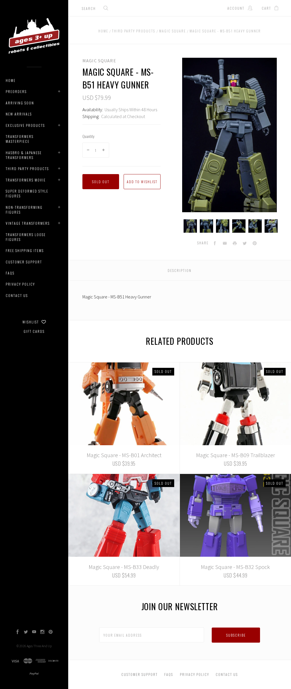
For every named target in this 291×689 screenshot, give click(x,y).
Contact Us (17, 295)
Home (11, 80)
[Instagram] (42, 632)
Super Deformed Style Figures (27, 193)
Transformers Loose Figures (26, 237)
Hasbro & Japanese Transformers (24, 155)
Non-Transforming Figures (24, 209)
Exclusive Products (25, 125)
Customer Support (24, 261)
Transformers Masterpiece (20, 139)
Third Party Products (27, 168)
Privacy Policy (20, 284)
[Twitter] (26, 632)
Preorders (16, 91)
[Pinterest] (51, 632)
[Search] (106, 9)
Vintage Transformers (28, 223)
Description (180, 270)
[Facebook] (18, 632)
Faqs (10, 273)
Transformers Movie (26, 180)
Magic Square (99, 60)
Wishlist (31, 321)
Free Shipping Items (25, 250)
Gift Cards (34, 331)
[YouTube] (34, 632)
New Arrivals (19, 114)
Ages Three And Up (39, 646)
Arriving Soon (20, 102)
